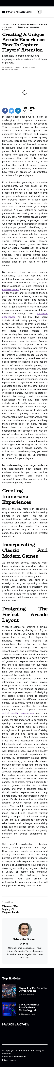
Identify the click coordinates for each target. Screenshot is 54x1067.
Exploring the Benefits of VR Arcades (33, 989)
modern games (10, 289)
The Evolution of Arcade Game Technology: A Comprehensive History (29, 1007)
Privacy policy (9, 1060)
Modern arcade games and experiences (20, 24)
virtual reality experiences (18, 713)
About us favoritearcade (14, 1056)
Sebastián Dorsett (13, 67)
